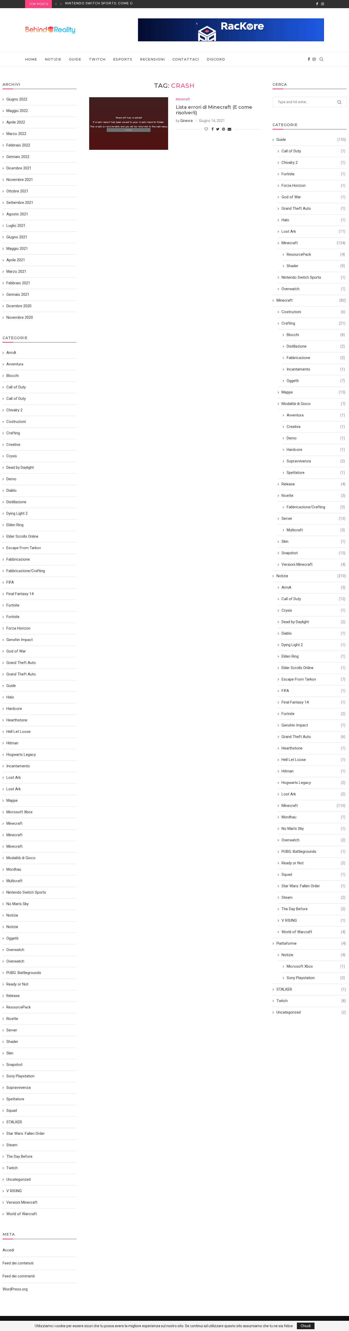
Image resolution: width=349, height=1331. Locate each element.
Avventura (316, 415)
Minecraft (183, 99)
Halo (313, 220)
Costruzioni (313, 312)
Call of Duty (313, 151)
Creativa (316, 426)
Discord (216, 59)
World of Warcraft (313, 932)
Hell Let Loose (313, 759)
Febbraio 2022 (18, 145)
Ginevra (186, 121)
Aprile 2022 (15, 122)
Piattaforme (311, 943)
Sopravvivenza (316, 461)
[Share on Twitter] (217, 129)
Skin (313, 541)
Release (313, 484)
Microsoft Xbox (316, 966)
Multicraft (316, 530)
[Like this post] (206, 129)
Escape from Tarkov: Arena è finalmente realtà (115, 4)
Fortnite (313, 174)
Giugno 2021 (16, 237)
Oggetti (316, 380)
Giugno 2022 (16, 99)
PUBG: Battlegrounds (313, 851)
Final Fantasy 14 (313, 702)
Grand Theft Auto (313, 208)
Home (31, 59)
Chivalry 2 (313, 162)
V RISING (313, 920)
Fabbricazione (316, 357)
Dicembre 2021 (18, 168)
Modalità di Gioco (313, 403)
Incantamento (316, 369)
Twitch (97, 59)
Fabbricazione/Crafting (316, 507)
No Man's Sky (313, 828)
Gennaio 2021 (17, 294)
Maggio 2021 (17, 248)
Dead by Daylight (313, 622)
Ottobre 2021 (17, 191)
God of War (313, 197)
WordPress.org (15, 1289)
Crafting (313, 323)
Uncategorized (311, 1012)
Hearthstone (313, 748)
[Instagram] (322, 4)
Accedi (8, 1250)
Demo (316, 438)
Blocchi (316, 334)
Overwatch (313, 289)
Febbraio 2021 (18, 283)
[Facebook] (317, 4)
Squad (313, 874)
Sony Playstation (316, 978)
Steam (313, 897)
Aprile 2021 (15, 260)
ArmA (313, 587)
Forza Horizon (313, 185)
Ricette (313, 495)
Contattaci (185, 59)
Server (313, 518)
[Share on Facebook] (213, 129)
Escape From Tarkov (313, 679)
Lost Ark (313, 231)
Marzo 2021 (16, 271)
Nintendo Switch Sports (313, 277)
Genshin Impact (313, 725)
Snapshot (313, 553)
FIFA (313, 690)
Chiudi (306, 1326)
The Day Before (313, 909)
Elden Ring (313, 656)
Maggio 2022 (17, 110)
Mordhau (313, 817)
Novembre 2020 (19, 317)
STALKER (311, 989)
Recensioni (152, 59)
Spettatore (316, 472)
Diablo (313, 633)
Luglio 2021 (16, 225)
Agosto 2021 (17, 214)
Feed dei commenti (19, 1276)
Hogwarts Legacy (313, 782)
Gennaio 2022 (17, 156)
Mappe (313, 392)
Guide (75, 59)
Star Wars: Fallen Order (313, 886)
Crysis (313, 610)
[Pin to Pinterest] (223, 129)
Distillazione (316, 346)
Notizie (53, 59)
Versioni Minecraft (313, 564)
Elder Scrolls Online (313, 668)
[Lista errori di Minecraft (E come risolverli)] (128, 123)
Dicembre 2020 (18, 306)
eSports (122, 59)
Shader (316, 266)
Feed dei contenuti (18, 1263)
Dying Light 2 (313, 645)
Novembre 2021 (19, 179)
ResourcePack (316, 254)
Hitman (313, 771)
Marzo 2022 (16, 133)
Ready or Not (313, 863)
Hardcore (316, 449)
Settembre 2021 (19, 202)
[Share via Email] (229, 129)
